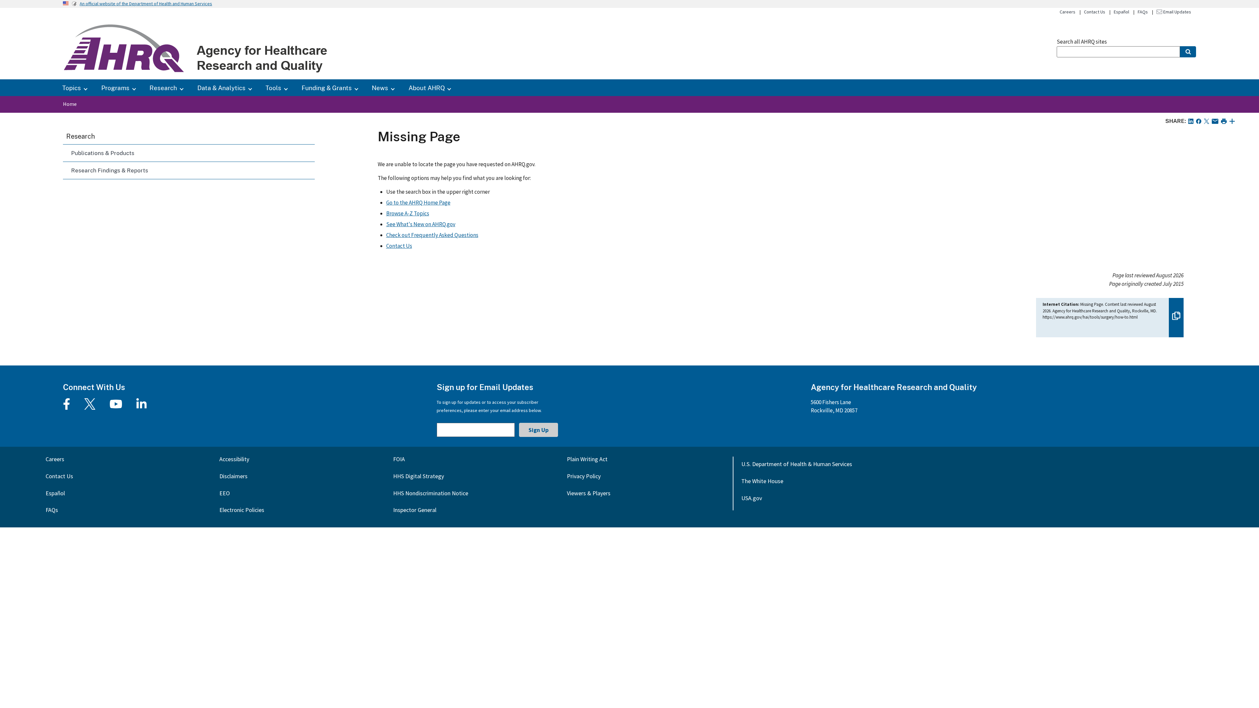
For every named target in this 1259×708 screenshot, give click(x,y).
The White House (762, 481)
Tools (273, 87)
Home (70, 104)
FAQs (1143, 12)
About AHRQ (427, 87)
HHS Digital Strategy (418, 476)
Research (163, 87)
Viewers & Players (588, 493)
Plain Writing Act (587, 459)
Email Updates (1176, 12)
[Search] (1188, 51)
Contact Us (1094, 12)
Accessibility (234, 459)
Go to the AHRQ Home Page (418, 202)
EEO (224, 493)
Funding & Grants (327, 87)
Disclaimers (233, 476)
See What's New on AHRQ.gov (420, 224)
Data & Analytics (221, 87)
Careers (1067, 12)
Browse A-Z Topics (407, 213)
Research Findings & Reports (109, 170)
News (380, 87)
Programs (115, 87)
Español (1121, 12)
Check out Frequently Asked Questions (432, 235)
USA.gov (751, 498)
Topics (71, 87)
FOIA (399, 459)
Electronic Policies (241, 510)
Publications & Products (102, 152)
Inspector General (414, 510)
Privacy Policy (584, 476)
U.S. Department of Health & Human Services (796, 464)
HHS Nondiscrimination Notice (430, 493)
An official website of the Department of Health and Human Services (146, 4)
